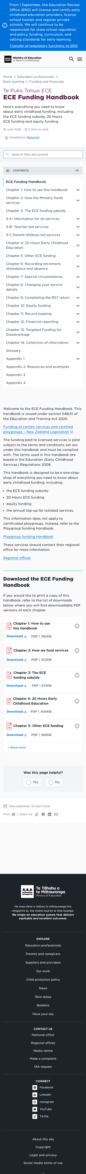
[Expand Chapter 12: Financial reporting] (79, 322)
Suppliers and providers (43, 962)
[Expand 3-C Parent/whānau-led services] (79, 235)
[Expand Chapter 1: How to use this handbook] (79, 190)
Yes (35, 782)
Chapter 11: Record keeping (29, 314)
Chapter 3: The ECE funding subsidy (36, 211)
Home (7, 76)
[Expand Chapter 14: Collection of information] (79, 343)
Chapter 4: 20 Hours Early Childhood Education (37, 245)
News (43, 988)
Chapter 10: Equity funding (28, 306)
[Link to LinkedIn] (49, 814)
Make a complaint (43, 1058)
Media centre (43, 1050)
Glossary (13, 351)
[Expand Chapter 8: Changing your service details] (79, 287)
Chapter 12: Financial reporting (32, 322)
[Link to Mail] (56, 814)
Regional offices (17, 558)
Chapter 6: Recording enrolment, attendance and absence (33, 266)
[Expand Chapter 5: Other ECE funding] (79, 256)
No (57, 782)
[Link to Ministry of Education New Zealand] (43, 891)
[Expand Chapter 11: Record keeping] (79, 314)
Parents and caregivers (43, 953)
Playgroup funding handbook (28, 537)
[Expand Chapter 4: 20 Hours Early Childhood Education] (79, 245)
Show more (18, 747)
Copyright (43, 1147)
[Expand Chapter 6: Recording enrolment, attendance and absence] (79, 266)
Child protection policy (43, 979)
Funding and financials (46, 81)
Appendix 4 (15, 383)
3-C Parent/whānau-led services (33, 235)
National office (43, 1034)
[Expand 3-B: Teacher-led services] (79, 227)
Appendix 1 (15, 359)
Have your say (43, 1014)
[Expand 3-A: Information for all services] (79, 219)
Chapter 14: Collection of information (37, 343)
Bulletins (43, 1005)
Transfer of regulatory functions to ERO (44, 46)
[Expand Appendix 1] (79, 359)
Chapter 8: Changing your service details (34, 287)
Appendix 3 (15, 375)
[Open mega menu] (79, 59)
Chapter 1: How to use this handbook (37, 190)
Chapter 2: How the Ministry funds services (34, 200)
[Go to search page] (71, 59)
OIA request (43, 1066)
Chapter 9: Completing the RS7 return (38, 298)
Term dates (43, 997)
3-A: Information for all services (32, 219)
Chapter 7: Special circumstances (34, 277)
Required (33, 137)
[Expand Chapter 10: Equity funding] (79, 306)
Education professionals (35, 76)
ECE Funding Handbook (26, 182)
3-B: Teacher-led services (27, 227)
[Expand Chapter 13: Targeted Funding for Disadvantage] (79, 332)
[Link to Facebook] (43, 814)
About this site (43, 1139)
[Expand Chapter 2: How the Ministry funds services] (79, 200)
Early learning (13, 81)
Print (6, 814)
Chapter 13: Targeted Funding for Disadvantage (33, 332)
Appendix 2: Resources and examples (37, 367)
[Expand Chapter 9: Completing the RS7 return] (79, 298)
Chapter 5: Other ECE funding (31, 256)
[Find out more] (77, 626)
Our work (43, 971)
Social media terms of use (43, 1163)
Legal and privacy (43, 1155)
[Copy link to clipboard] (37, 814)
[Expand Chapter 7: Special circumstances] (79, 277)
